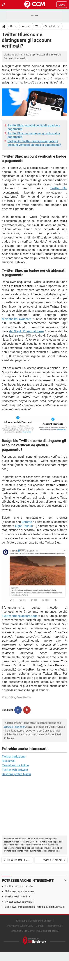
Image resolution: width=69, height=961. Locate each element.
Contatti (40, 925)
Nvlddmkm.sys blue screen (20, 891)
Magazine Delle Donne (23, 930)
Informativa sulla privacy (20, 925)
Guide (13, 26)
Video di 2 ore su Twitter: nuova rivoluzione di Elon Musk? (51, 861)
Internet (26, 26)
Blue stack (8, 761)
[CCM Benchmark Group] (34, 941)
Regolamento (54, 925)
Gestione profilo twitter (16, 774)
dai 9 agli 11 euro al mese (26, 331)
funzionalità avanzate (16, 319)
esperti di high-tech (14, 726)
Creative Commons (38, 845)
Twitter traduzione (13, 756)
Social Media (52, 26)
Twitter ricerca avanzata (19, 886)
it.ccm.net (40, 842)
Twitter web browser (15, 770)
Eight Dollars (23, 526)
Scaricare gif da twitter (18, 896)
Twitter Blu (58, 188)
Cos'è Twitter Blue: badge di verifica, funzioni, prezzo (17, 861)
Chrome (27, 522)
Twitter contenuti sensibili (19, 901)
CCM (32, 842)
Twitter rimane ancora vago (20, 616)
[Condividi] (18, 710)
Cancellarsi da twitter (15, 765)
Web (37, 26)
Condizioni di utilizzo (41, 920)
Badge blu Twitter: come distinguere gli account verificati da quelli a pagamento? (34, 143)
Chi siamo (21, 920)
